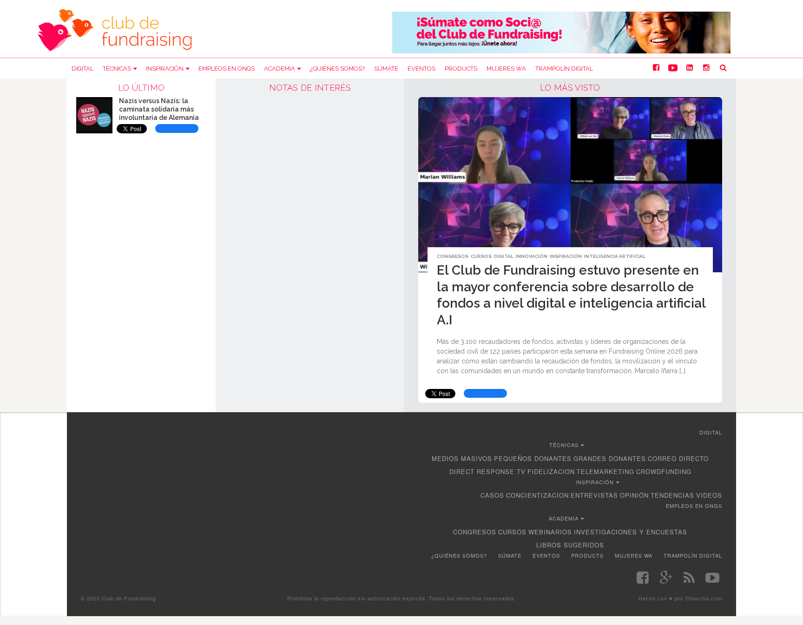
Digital (82, 68)
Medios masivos (462, 458)
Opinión (634, 495)
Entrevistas (594, 495)
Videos (709, 495)
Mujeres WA (506, 68)
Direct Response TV (487, 471)
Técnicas (117, 68)
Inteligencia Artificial (614, 256)
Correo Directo (678, 458)
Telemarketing (605, 471)
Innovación (531, 256)
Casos (492, 495)
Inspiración (165, 68)
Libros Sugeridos (570, 544)
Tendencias (672, 495)
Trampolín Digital (564, 68)
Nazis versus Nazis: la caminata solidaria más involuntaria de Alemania (159, 109)
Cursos (481, 256)
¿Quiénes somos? (337, 68)
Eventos (421, 68)
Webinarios (550, 531)
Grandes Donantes (609, 458)
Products (461, 68)
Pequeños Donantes (533, 458)
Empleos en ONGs (226, 68)
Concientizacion (537, 495)
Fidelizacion (551, 471)
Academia (279, 68)
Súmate (386, 68)
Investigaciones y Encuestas (630, 531)
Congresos (452, 256)
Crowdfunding (663, 471)
